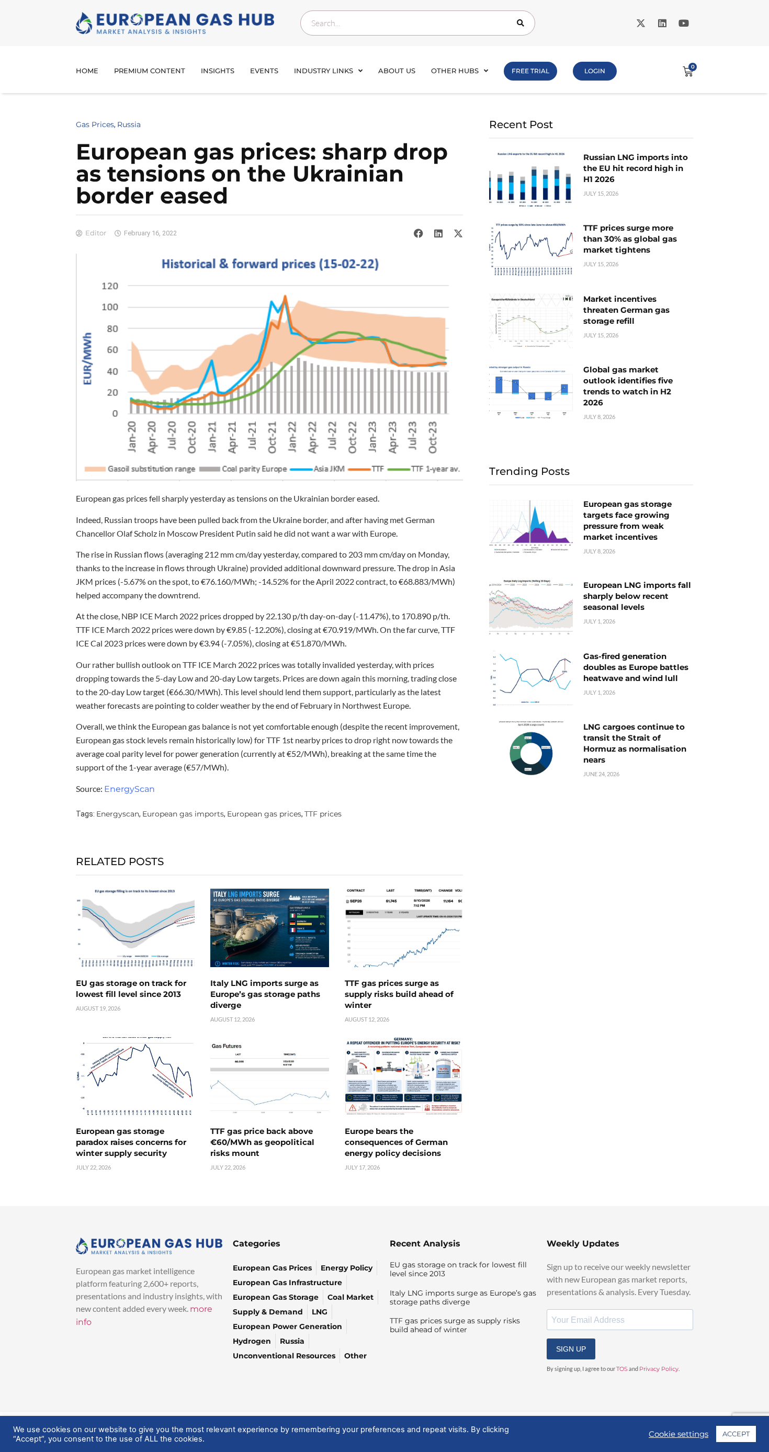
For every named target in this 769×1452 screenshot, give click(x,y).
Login (594, 71)
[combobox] (417, 23)
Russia (129, 124)
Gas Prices (95, 124)
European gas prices (264, 814)
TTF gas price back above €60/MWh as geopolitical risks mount (262, 1142)
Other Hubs (455, 70)
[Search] (522, 23)
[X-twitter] (640, 23)
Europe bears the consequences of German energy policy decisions (396, 1142)
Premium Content (149, 70)
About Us (396, 70)
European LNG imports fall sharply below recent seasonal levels (637, 596)
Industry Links (323, 70)
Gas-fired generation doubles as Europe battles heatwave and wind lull (635, 667)
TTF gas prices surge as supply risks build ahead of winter (399, 994)
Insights (217, 70)
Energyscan (117, 814)
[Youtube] (683, 23)
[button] (418, 233)
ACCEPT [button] (736, 1434)
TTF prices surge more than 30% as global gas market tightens (630, 239)
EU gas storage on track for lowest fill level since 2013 (458, 1269)
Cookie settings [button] (678, 1434)
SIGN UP (571, 1349)
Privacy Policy (658, 1368)
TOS (622, 1368)
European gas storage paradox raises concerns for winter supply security (131, 1142)
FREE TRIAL (530, 71)
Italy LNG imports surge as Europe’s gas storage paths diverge (265, 994)
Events (264, 70)
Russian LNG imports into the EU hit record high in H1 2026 (635, 168)
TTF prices (323, 814)
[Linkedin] (662, 23)
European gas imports (183, 814)
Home (87, 70)
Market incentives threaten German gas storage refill (626, 310)
